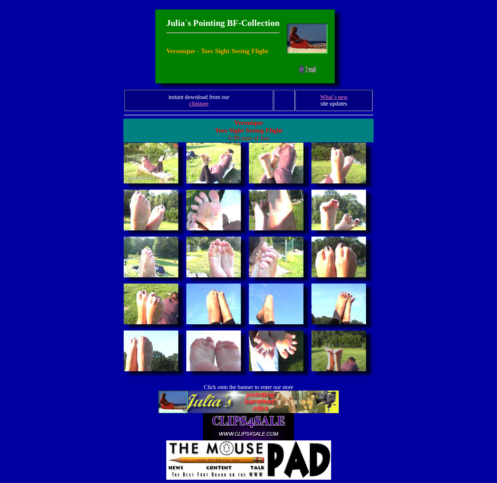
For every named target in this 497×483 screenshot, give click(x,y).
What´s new (334, 97)
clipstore (198, 103)
